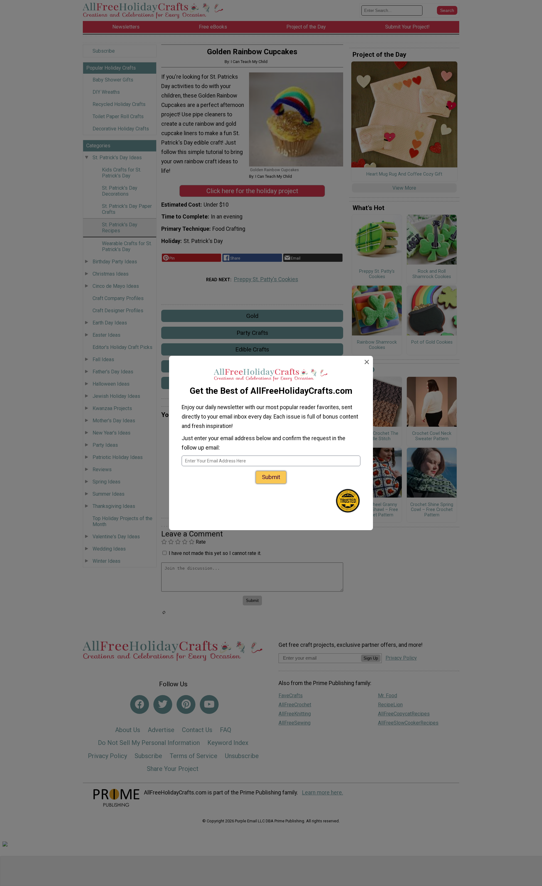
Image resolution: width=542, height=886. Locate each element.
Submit (271, 477)
